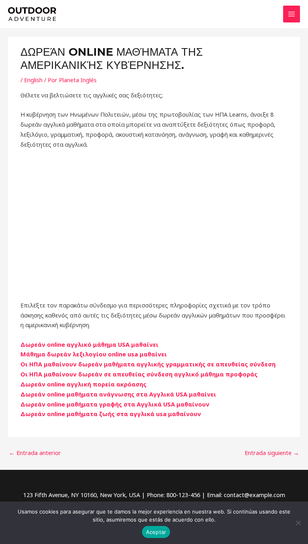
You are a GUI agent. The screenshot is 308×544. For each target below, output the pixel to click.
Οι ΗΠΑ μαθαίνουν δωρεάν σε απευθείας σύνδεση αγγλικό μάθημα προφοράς (138, 374)
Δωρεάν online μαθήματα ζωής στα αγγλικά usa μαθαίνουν (110, 414)
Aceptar (156, 532)
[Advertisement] (154, 225)
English (33, 80)
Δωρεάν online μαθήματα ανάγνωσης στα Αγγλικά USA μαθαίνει (118, 394)
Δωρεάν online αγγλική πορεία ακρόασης (83, 384)
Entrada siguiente (272, 453)
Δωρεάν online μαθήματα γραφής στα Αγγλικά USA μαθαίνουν (114, 404)
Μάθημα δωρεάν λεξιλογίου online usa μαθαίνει (93, 354)
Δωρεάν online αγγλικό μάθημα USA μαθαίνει (89, 344)
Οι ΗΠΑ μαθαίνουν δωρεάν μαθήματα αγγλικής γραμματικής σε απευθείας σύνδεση (148, 364)
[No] (298, 523)
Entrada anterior (35, 453)
